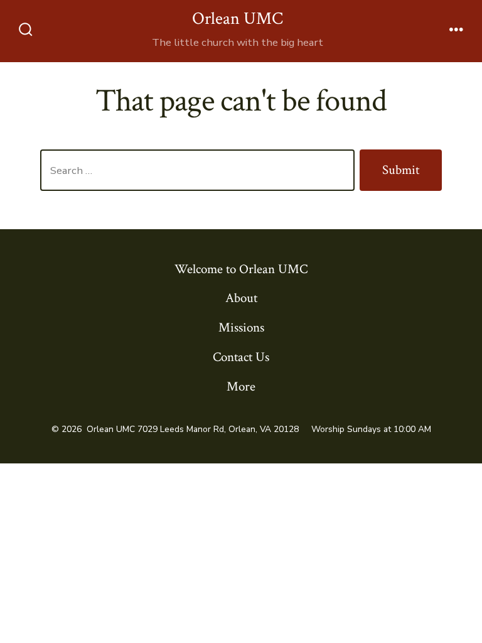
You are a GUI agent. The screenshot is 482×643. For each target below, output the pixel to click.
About (241, 297)
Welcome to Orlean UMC (241, 269)
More (241, 386)
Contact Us (241, 357)
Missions (241, 327)
